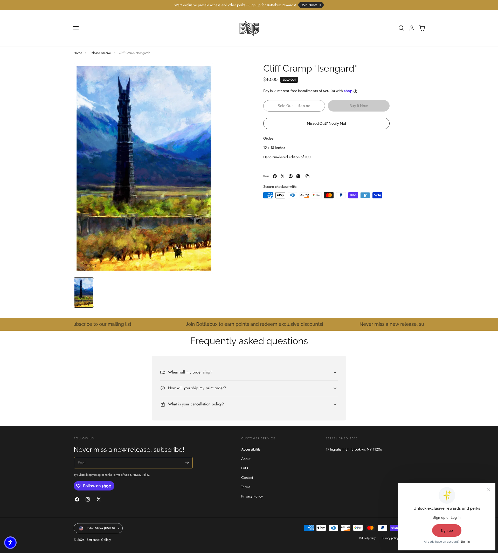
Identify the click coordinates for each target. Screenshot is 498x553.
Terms (245, 486)
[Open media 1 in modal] (204, 72)
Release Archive (100, 53)
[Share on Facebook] (274, 176)
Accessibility (250, 449)
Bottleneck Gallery (99, 539)
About (245, 458)
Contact (247, 477)
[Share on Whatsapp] (298, 176)
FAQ (244, 468)
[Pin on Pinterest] (290, 176)
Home (78, 53)
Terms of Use (121, 475)
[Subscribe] (187, 462)
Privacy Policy (141, 475)
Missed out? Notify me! (326, 123)
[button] (76, 28)
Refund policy (367, 538)
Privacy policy (390, 538)
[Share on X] (282, 176)
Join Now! (309, 5)
